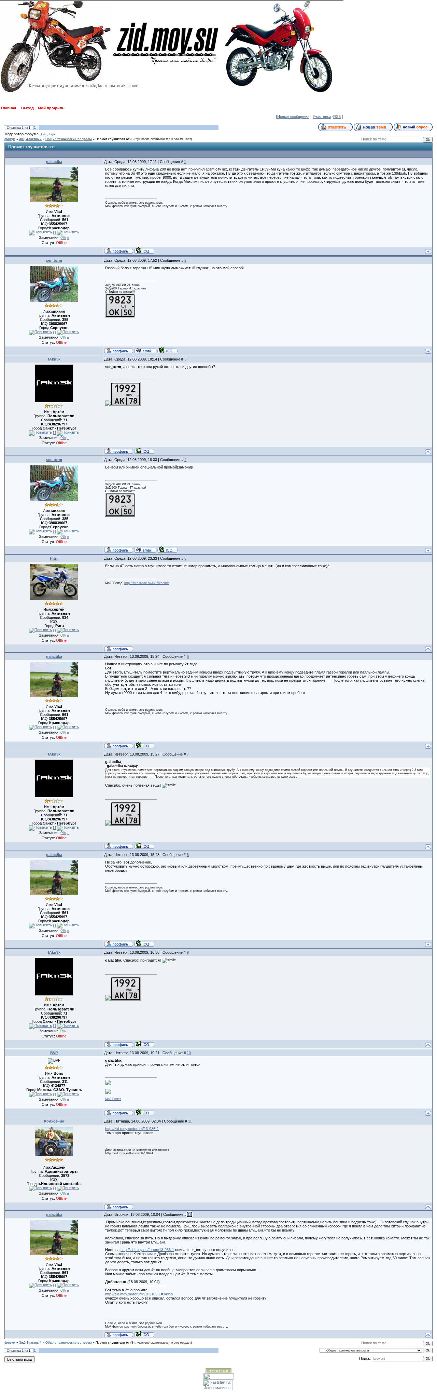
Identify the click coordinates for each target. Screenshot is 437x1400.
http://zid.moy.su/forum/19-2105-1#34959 (139, 1294)
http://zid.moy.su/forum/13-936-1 (132, 1129)
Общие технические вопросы (68, 139)
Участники (322, 116)
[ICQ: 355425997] (144, 250)
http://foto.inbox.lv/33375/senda (146, 583)
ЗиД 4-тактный (30, 139)
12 (189, 1214)
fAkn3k (54, 359)
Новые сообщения (293, 116)
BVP (54, 1053)
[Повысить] (40, 232)
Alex (44, 134)
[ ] (54, 232)
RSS (337, 116)
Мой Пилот (113, 1099)
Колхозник (54, 1121)
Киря (52, 134)
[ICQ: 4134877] (144, 1112)
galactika (54, 162)
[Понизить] (68, 232)
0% (63, 237)
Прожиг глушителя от (112, 139)
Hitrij (54, 558)
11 (190, 1121)
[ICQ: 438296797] (144, 451)
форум (9, 139)
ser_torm (54, 260)
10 (189, 1053)
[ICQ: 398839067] (167, 350)
